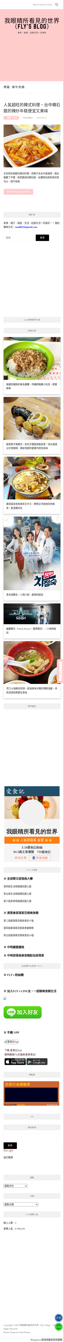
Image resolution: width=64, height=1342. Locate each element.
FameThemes (24, 1332)
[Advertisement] (32, 53)
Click (60, 671)
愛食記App (16, 1050)
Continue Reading (18, 192)
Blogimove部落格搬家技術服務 (46, 1339)
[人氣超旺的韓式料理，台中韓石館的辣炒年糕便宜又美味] (32, 145)
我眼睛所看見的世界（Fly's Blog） (32, 23)
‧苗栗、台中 (11, 118)
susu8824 (28, 118)
